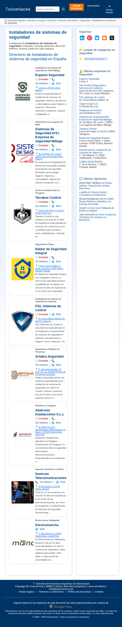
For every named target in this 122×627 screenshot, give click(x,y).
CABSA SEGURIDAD (90, 162)
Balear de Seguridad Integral (94, 138)
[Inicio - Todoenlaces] (17, 9)
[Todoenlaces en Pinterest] (90, 38)
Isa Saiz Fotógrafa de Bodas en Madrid (96, 209)
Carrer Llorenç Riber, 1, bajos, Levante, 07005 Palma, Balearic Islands (49, 268)
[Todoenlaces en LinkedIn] (82, 38)
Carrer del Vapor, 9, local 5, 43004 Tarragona (49, 211)
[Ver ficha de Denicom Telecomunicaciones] (22, 492)
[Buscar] (63, 9)
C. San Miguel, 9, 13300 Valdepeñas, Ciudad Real (48, 534)
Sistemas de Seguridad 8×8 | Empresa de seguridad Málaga (48, 135)
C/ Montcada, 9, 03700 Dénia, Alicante (47, 487)
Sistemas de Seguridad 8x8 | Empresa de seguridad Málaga (95, 118)
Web (58, 83)
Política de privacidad (79, 591)
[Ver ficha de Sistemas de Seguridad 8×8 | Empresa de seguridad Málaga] (22, 154)
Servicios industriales (68, 20)
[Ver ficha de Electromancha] (22, 541)
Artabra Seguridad (49, 356)
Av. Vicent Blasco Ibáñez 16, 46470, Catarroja (50, 319)
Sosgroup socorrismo (90, 110)
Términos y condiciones (51, 591)
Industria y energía (36, 20)
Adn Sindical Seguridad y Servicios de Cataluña (92, 86)
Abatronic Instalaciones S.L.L (49, 412)
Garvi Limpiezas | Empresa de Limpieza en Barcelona (97, 217)
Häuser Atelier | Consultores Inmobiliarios (93, 193)
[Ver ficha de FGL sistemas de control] (22, 321)
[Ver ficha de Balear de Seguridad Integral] (22, 269)
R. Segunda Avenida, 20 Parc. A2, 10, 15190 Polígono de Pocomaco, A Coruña (50, 371)
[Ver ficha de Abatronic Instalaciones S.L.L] (22, 435)
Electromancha (46, 525)
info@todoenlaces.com (61, 589)
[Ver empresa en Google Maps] (61, 606)
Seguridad (85, 20)
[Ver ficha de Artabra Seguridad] (22, 375)
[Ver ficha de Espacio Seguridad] (22, 92)
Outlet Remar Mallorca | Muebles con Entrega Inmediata (96, 201)
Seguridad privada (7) (95, 58)
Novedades (93, 5)
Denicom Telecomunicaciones (51, 476)
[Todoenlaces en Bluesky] (97, 38)
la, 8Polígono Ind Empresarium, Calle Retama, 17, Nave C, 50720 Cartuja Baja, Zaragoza (50, 430)
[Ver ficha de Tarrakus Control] (22, 215)
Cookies (99, 591)
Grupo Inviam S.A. (88, 104)
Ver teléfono (41, 83)
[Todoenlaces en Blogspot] (104, 38)
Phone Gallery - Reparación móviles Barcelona (95, 186)
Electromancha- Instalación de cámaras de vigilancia (95, 151)
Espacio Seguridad (49, 75)
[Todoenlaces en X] (112, 38)
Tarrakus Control (48, 197)
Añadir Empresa (76, 7)
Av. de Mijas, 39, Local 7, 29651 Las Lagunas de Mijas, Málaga (49, 156)
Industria (51, 20)
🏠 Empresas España (14, 20)
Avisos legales (26, 591)
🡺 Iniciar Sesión (109, 9)
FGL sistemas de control (92, 97)
